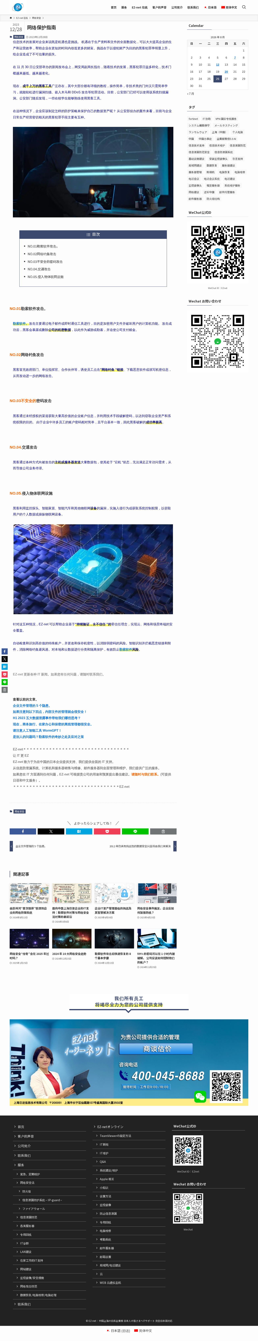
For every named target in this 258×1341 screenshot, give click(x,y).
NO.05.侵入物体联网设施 (45, 276)
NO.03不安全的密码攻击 (45, 261)
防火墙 (26, 1191)
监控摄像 (105, 1205)
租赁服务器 (213, 185)
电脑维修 (240, 172)
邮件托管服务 (227, 192)
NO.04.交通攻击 (39, 269)
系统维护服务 (232, 185)
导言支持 (237, 159)
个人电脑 (237, 132)
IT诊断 (24, 1243)
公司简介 (24, 1145)
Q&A (103, 1161)
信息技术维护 (217, 145)
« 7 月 (190, 94)
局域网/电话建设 (110, 1265)
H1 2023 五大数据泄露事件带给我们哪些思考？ (47, 718)
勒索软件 (125, 649)
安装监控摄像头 (218, 159)
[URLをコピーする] (163, 831)
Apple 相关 (107, 1179)
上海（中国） (220, 132)
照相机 (210, 172)
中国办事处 (205, 139)
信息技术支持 (196, 145)
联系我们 (24, 1155)
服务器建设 (228, 165)
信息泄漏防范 (238, 145)
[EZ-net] (17, 7)
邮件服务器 (195, 199)
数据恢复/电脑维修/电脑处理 (38, 1295)
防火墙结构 (213, 199)
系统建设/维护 (109, 1170)
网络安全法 (27, 1182)
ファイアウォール (33, 1208)
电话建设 (230, 179)
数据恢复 (212, 165)
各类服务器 (27, 1226)
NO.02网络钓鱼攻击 (42, 253)
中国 (191, 139)
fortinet (193, 119)
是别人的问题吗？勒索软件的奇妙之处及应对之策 (48, 736)
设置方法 (105, 1196)
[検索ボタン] (243, 7)
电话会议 (194, 179)
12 (217, 64)
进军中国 (209, 192)
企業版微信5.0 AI (226, 139)
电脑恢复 (224, 172)
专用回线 (25, 1234)
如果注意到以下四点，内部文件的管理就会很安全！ (50, 711)
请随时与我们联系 (144, 774)
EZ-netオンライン (110, 1126)
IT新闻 (104, 1144)
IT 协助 (207, 119)
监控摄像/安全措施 (32, 1278)
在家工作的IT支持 (31, 1260)
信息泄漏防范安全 (199, 152)
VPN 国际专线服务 (226, 119)
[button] (23, 831)
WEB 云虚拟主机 (110, 1282)
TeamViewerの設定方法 (115, 1135)
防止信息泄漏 (108, 1213)
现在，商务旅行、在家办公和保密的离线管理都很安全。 (53, 724)
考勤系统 (105, 1239)
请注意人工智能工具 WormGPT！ (37, 730)
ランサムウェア (198, 132)
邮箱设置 (105, 1257)
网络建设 (194, 192)
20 (226, 71)
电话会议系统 (212, 179)
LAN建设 (25, 1251)
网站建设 (25, 1269)
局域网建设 (195, 165)
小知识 (104, 1187)
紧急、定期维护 (30, 1174)
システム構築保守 (199, 125)
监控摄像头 (195, 185)
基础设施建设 (196, 159)
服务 (21, 1164)
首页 (21, 1126)
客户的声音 (26, 1136)
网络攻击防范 (28, 1286)
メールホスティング (226, 125)
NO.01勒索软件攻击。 (43, 246)
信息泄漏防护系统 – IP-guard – (42, 1200)
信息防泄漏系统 (223, 152)
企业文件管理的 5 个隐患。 (32, 705)
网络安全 (18, 36)
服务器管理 (195, 172)
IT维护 (104, 1153)
